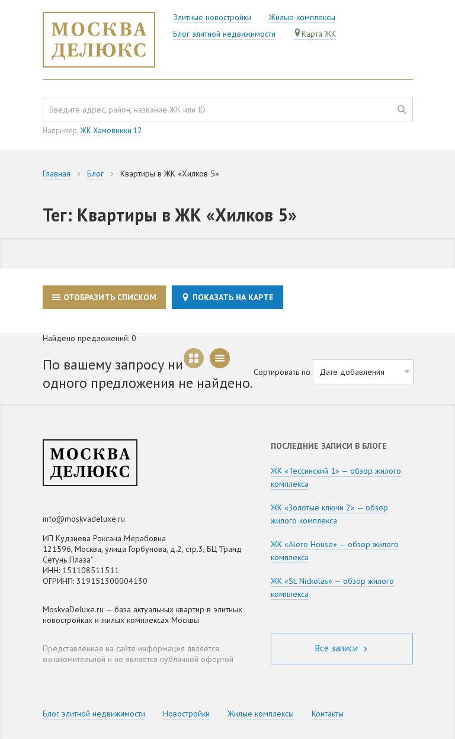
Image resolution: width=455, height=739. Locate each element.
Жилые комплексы (302, 17)
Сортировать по (282, 372)
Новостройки (186, 713)
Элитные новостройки (212, 17)
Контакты (328, 713)
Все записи (337, 648)
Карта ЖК (319, 33)
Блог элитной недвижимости (224, 33)
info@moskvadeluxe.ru (84, 518)
